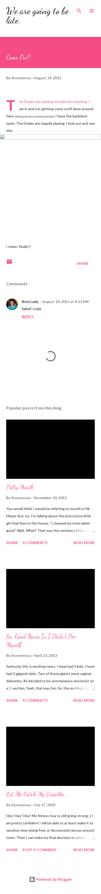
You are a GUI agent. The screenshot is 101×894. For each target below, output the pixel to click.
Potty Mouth (20, 487)
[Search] (79, 9)
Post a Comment (40, 849)
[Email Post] (9, 263)
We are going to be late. (37, 15)
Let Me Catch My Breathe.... (38, 794)
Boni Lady (30, 301)
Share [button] (83, 263)
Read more (84, 542)
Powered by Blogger (53, 879)
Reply (28, 316)
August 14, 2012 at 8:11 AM (65, 301)
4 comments (35, 542)
